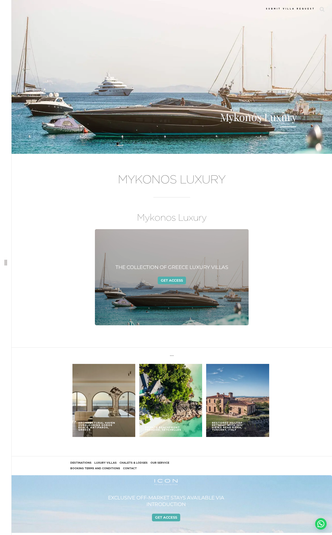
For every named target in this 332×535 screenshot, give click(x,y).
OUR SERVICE (159, 463)
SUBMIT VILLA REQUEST (290, 9)
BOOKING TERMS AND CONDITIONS (95, 468)
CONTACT (130, 468)
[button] (321, 524)
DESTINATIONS (80, 463)
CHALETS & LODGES (134, 463)
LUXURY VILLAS (105, 463)
